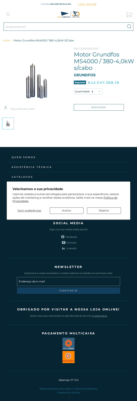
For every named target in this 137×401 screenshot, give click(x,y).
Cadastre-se (68, 290)
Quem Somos (24, 157)
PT (72, 380)
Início (6, 40)
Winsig (76, 392)
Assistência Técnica (32, 167)
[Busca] (129, 27)
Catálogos (22, 176)
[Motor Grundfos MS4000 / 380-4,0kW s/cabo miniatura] (8, 123)
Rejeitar (104, 210)
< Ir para (55, 4)
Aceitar (66, 210)
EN (76, 380)
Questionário (99, 315)
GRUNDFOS (85, 75)
